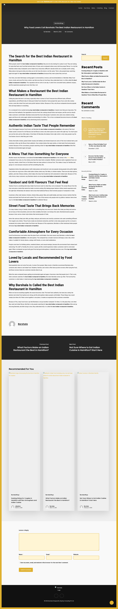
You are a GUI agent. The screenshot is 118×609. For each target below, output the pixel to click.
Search (84, 54)
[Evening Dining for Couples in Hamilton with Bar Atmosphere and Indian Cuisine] (24, 441)
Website (75, 554)
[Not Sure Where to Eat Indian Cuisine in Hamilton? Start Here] (87, 348)
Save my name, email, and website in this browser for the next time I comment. (44, 562)
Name (21, 554)
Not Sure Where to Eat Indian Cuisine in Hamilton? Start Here (93, 88)
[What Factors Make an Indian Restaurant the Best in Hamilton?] (30, 348)
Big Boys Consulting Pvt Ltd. (67, 601)
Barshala (47, 31)
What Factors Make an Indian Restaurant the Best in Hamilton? (95, 77)
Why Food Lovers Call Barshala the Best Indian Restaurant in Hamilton (94, 83)
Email (48, 554)
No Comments (69, 31)
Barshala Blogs (59, 23)
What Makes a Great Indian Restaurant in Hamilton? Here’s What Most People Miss (94, 94)
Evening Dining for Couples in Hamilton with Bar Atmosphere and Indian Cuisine (95, 72)
